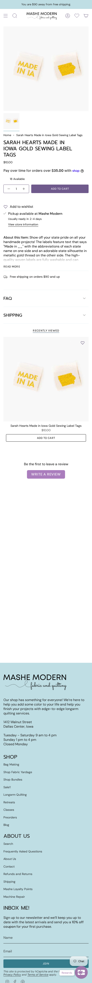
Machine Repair (14, 897)
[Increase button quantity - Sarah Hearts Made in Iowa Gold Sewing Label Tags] (24, 189)
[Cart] (86, 16)
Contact (9, 866)
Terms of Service (37, 974)
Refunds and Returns (17, 874)
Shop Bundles (12, 779)
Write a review (46, 474)
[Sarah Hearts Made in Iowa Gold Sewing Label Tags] (46, 379)
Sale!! (7, 787)
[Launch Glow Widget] (81, 972)
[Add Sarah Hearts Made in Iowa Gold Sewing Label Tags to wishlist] (82, 343)
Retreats (9, 802)
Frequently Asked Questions (22, 851)
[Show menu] (5, 16)
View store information (23, 224)
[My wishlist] (77, 16)
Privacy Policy (12, 974)
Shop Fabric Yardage (17, 772)
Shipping (12, 315)
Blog (6, 825)
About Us (9, 859)
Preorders (10, 817)
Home (7, 135)
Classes (8, 810)
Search (8, 844)
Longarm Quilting (15, 795)
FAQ (7, 298)
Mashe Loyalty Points (18, 889)
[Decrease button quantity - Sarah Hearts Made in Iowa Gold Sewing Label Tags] (8, 189)
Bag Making (11, 764)
